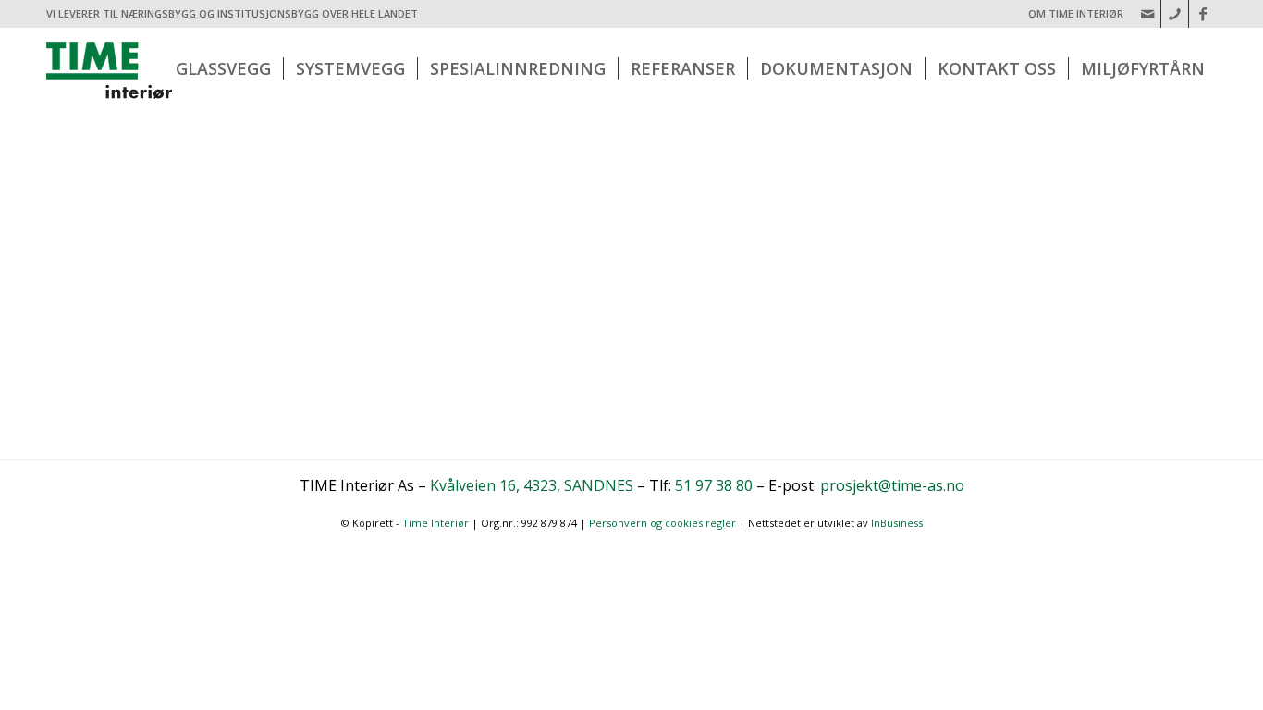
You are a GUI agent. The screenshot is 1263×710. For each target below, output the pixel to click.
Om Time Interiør (1075, 13)
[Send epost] (1147, 14)
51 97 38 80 (714, 485)
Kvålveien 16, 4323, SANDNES (531, 485)
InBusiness (897, 523)
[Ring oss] (1174, 14)
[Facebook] (1203, 14)
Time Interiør (435, 523)
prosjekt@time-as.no (892, 485)
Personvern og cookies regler (662, 523)
